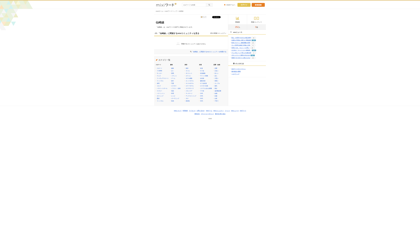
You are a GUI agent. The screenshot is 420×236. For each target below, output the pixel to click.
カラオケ (174, 86)
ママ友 (202, 91)
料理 (172, 93)
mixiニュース (235, 110)
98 (254, 50)
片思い (217, 78)
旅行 (172, 81)
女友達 (202, 78)
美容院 (188, 101)
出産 (216, 98)
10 (253, 42)
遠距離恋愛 (218, 91)
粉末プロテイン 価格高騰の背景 (240, 42)
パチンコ (174, 76)
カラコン (188, 76)
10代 (201, 93)
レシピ (173, 96)
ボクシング (160, 96)
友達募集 (202, 73)
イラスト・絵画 (175, 88)
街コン (217, 73)
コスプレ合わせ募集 (206, 88)
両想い (217, 81)
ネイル (188, 71)
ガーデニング (175, 98)
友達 (201, 68)
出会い (217, 71)
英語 (172, 91)
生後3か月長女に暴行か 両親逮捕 (241, 40)
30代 (201, 98)
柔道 (158, 98)
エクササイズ (190, 88)
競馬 (172, 73)
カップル (217, 83)
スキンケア (189, 91)
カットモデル (190, 81)
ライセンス (192, 110)
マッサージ (189, 93)
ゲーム (173, 78)
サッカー (159, 73)
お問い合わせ (201, 110)
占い (172, 71)
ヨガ (187, 98)
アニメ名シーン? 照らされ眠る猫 (241, 53)
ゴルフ (159, 86)
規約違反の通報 (236, 71)
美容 (187, 68)
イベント (227, 110)
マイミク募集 (204, 76)
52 (252, 55)
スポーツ (159, 68)
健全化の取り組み (220, 114)
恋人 (216, 76)
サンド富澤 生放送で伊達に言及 (240, 45)
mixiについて (178, 110)
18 (252, 48)
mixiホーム (159, 11)
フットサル (160, 81)
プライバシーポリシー (207, 114)
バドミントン (161, 93)
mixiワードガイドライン (238, 69)
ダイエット (189, 73)
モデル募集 (189, 78)
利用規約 (185, 110)
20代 (201, 96)
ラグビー (159, 91)
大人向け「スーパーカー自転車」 (241, 50)
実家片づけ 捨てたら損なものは (240, 58)
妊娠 (216, 96)
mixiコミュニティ (218, 110)
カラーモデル (190, 86)
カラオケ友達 (204, 86)
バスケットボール (162, 88)
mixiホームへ (230, 5)
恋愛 (216, 68)
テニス (159, 76)
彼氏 (216, 86)
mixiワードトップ (171, 11)
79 (253, 40)
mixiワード (243, 110)
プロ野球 (159, 71)
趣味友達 (202, 81)
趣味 (172, 68)
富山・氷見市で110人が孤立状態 (241, 37)
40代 (201, 101)
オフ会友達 (203, 83)
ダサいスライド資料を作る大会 (240, 55)
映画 (172, 101)
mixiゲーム (209, 110)
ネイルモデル (190, 83)
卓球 (158, 83)
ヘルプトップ (235, 74)
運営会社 (197, 114)
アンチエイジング (191, 96)
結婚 (216, 93)
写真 (172, 83)
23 (253, 37)
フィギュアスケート (163, 78)
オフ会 (202, 71)
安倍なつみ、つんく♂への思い (240, 48)
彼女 (216, 88)
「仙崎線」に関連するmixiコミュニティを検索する (209, 52)
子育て (217, 101)
